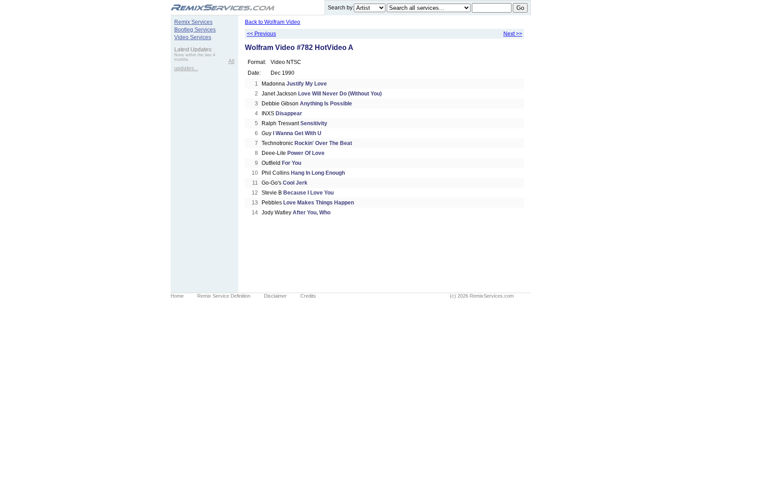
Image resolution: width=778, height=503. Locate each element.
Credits (308, 296)
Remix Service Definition (223, 296)
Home (177, 296)
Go (520, 8)
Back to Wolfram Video (272, 22)
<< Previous (261, 34)
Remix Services (193, 22)
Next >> (512, 34)
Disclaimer (275, 296)
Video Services (192, 37)
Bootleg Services (195, 30)
